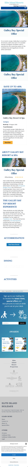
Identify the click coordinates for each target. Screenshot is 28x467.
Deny (14, 458)
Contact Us (5, 421)
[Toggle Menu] (25, 8)
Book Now (8, 142)
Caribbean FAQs (6, 435)
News (3, 419)
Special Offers (5, 425)
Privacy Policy (16, 465)
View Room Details (14, 244)
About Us (4, 423)
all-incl (20, 186)
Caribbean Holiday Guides (9, 437)
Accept (14, 454)
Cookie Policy (10, 465)
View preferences (14, 462)
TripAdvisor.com (7, 219)
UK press (4, 433)
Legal (3, 439)
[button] (26, 443)
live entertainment (15, 220)
